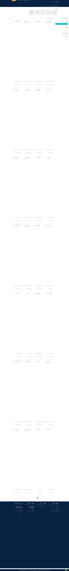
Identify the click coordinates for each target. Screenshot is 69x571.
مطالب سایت (20, 512)
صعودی (41, 18)
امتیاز (47, 18)
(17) (54, 28)
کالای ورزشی (66, 38)
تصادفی (39, 18)
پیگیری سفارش (32, 512)
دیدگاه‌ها (32, 18)
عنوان (34, 18)
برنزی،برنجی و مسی (65, 34)
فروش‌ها (36, 18)
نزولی (42, 18)
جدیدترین (45, 18)
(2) (54, 30)
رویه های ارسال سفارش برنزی (30, 511)
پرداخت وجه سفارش (19, 511)
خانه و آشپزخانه (66, 36)
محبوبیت (49, 18)
